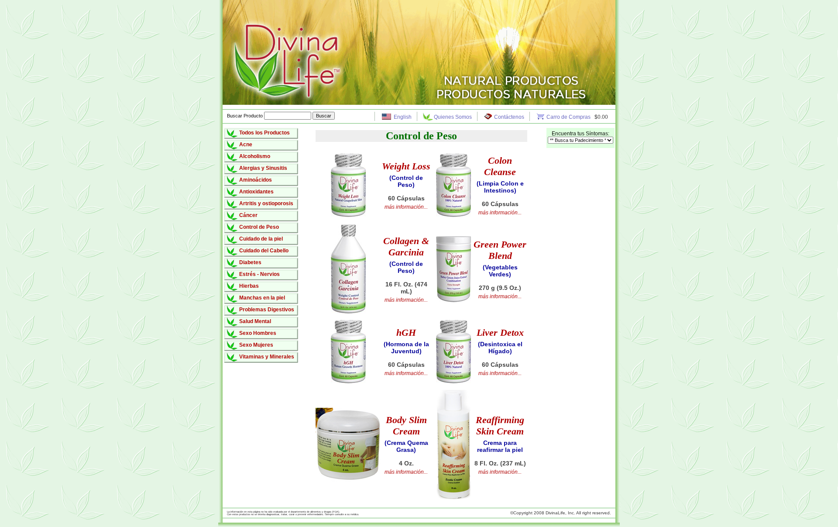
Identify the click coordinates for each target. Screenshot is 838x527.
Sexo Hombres (257, 333)
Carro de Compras (569, 117)
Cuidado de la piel (261, 239)
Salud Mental (255, 321)
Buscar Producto (245, 115)
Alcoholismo (254, 156)
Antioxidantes (256, 192)
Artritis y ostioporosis (266, 203)
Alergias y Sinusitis (263, 168)
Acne (245, 144)
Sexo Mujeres (256, 345)
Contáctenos (509, 117)
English (403, 117)
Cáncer (248, 215)
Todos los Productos (264, 133)
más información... (406, 207)
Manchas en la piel (262, 298)
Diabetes (250, 262)
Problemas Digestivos (266, 310)
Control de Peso (259, 227)
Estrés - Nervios (259, 274)
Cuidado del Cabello (263, 251)
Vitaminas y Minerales (266, 357)
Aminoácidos (255, 180)
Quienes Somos (453, 117)
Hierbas (249, 286)
